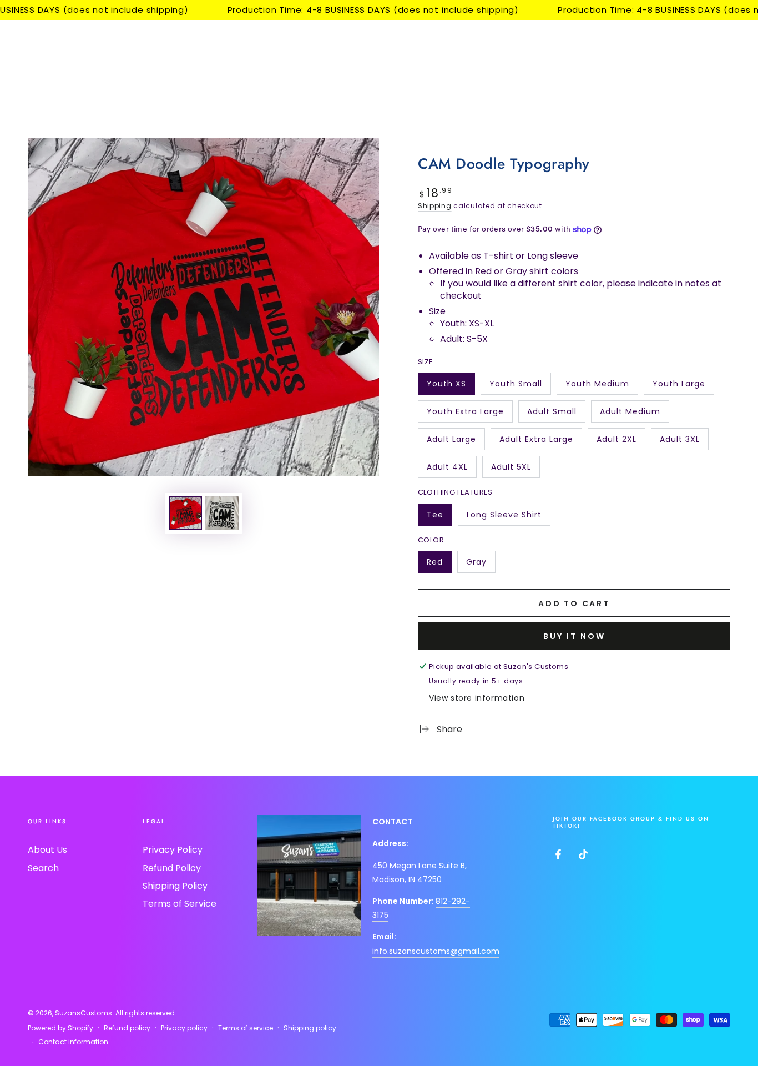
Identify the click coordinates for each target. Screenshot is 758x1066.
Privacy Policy (173, 849)
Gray (481, 564)
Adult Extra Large (536, 442)
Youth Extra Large (465, 414)
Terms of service (245, 1028)
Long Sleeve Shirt (504, 517)
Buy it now (574, 636)
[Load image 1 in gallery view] (185, 513)
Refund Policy (172, 868)
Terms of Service (179, 903)
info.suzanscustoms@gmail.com (435, 951)
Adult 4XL (451, 469)
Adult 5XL (515, 469)
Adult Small (552, 414)
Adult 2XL (620, 442)
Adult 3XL (684, 442)
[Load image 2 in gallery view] (222, 513)
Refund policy (127, 1028)
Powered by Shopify (60, 1028)
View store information (476, 697)
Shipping (435, 205)
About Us (47, 849)
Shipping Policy (175, 885)
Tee (439, 517)
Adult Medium (629, 414)
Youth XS (450, 386)
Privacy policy (184, 1028)
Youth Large (678, 386)
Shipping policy (310, 1028)
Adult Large (451, 442)
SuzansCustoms (83, 1013)
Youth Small (515, 386)
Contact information (73, 1042)
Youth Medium (597, 386)
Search (43, 868)
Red (439, 564)
